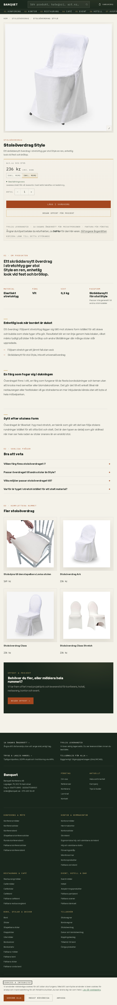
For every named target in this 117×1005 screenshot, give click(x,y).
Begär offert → (20, 701)
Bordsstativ (9, 947)
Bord (6, 917)
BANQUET (11, 4)
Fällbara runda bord (12, 966)
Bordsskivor (9, 942)
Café (67, 11)
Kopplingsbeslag (68, 937)
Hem (6, 18)
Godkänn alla (14, 998)
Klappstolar (9, 932)
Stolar (6, 922)
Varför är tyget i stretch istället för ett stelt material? (35, 489)
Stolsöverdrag (20, 18)
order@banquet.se (12, 791)
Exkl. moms (14, 175)
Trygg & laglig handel (18, 755)
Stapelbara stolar (12, 927)
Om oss (64, 779)
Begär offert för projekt (58, 213)
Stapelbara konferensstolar (16, 835)
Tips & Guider (95, 789)
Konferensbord (10, 830)
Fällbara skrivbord (69, 865)
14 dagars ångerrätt (17, 742)
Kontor (30, 11)
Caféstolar (8, 888)
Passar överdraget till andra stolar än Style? (30, 472)
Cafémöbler (9, 884)
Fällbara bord (10, 956)
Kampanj (94, 784)
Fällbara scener (68, 898)
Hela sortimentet (97, 779)
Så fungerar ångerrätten (94, 231)
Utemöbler (8, 937)
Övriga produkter (68, 947)
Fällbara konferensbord (14, 850)
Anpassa (61, 998)
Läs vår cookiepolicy (92, 989)
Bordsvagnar (67, 922)
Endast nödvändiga (39, 998)
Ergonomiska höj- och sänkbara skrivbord (80, 840)
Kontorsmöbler (67, 821)
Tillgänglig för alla (73, 755)
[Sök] (87, 4)
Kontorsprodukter (69, 860)
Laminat (65, 793)
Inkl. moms (30, 175)
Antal (9, 192)
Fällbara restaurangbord (15, 903)
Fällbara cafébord (12, 898)
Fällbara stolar (10, 961)
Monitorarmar (67, 855)
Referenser (66, 784)
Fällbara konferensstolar (15, 845)
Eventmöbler (66, 879)
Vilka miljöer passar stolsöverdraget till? (28, 480)
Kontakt (64, 798)
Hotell (96, 11)
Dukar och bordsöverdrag (72, 932)
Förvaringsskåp (68, 850)
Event (81, 11)
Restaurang (49, 11)
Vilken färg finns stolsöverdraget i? (25, 463)
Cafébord (8, 893)
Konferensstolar (11, 825)
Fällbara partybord (69, 893)
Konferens (12, 11)
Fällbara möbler (11, 952)
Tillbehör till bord (68, 942)
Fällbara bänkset (68, 903)
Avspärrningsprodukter (71, 888)
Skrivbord (65, 835)
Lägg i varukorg (58, 204)
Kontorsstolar (67, 830)
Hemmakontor (67, 825)
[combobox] (59, 4)
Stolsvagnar (66, 917)
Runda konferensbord (13, 840)
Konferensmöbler (11, 821)
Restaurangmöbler (12, 879)
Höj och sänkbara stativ (72, 845)
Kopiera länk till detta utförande (28, 236)
